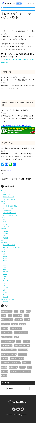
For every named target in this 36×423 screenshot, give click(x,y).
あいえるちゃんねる (9, 199)
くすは (5, 276)
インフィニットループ (21, 332)
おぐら (5, 274)
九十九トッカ (27, 363)
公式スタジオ (7, 226)
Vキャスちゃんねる (8, 197)
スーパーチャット (6, 345)
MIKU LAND (6, 194)
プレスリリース (7, 231)
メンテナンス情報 (8, 208)
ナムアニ (5, 285)
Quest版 (3, 315)
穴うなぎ (5, 297)
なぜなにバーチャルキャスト (11, 247)
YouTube (27, 319)
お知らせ (3, 201)
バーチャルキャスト (18, 401)
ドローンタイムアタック (8, 350)
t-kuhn (4, 267)
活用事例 (5, 301)
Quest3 (28, 311)
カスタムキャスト (6, 337)
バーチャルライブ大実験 (8, 354)
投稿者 (3, 251)
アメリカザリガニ (15, 328)
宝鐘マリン (4, 371)
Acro (4, 192)
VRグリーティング (6, 319)
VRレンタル (18, 319)
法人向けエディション (7, 299)
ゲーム (19, 341)
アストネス (4, 328)
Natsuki (5, 258)
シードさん (26, 341)
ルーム (5, 224)
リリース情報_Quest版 (9, 213)
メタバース (4, 358)
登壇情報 (5, 233)
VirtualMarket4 (18, 315)
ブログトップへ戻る (18, 179)
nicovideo (22, 409)
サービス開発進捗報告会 (10, 206)
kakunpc (5, 256)
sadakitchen (6, 263)
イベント (3, 190)
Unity (9, 315)
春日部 (5, 292)
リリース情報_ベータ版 (10, 215)
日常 (4, 249)
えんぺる (5, 271)
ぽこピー (14, 324)
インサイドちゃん (6, 332)
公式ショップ (13, 367)
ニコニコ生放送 (23, 350)
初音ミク (22, 367)
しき (4, 278)
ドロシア (5, 283)
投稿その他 (4, 242)
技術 (2, 240)
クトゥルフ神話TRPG (7, 341)
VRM (4, 222)
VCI (4, 220)
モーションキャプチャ (17, 358)
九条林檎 (4, 367)
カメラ (16, 337)
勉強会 (30, 367)
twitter (14, 409)
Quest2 (22, 311)
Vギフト (9, 170)
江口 (4, 294)
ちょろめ (5, 281)
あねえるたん (5, 324)
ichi (4, 254)
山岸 (4, 290)
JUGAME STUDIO (6, 311)
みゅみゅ (5, 287)
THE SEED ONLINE (9, 245)
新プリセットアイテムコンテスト (20, 371)
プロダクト (4, 217)
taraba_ (5, 269)
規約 (4, 235)
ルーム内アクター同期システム (10, 363)
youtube (18, 409)
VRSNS (26, 315)
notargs (5, 260)
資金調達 (5, 238)
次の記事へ (5, 179)
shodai (4, 265)
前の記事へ (29, 179)
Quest (16, 311)
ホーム (31, 3)
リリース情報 (7, 210)
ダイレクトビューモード (21, 345)
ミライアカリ (23, 354)
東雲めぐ (4, 375)
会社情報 (3, 229)
